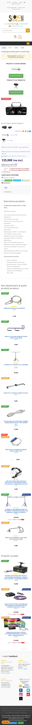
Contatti (20, 2)
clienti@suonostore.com (17, 26)
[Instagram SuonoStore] (21, 694)
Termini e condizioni (16, 9)
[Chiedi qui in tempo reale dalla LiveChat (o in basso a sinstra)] (23, 131)
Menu (3, 47)
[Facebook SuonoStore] (21, 690)
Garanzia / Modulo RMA (11, 7)
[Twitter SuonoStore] (28, 690)
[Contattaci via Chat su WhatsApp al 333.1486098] (26, 131)
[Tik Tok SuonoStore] (21, 698)
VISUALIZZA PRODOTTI (16, 75)
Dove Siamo (14, 2)
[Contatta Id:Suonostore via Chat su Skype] (28, 131)
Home (10, 47)
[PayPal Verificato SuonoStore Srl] (24, 686)
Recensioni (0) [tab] (7, 192)
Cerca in (9, 140)
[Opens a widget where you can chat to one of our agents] (5, 722)
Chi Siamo (9, 2)
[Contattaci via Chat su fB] (30, 131)
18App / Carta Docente (16, 3)
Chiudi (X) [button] (21, 722)
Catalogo (13, 135)
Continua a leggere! (5, 673)
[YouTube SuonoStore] (28, 694)
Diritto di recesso (21, 7)
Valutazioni (24, 679)
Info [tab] (5, 188)
